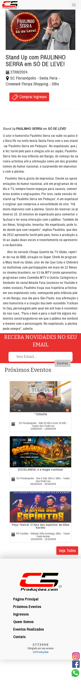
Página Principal (25, 599)
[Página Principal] (9, 4)
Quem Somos (23, 621)
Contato (19, 636)
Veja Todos (67, 550)
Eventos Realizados (28, 629)
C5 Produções (40, 652)
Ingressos (21, 614)
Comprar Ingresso (32, 97)
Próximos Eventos (27, 606)
